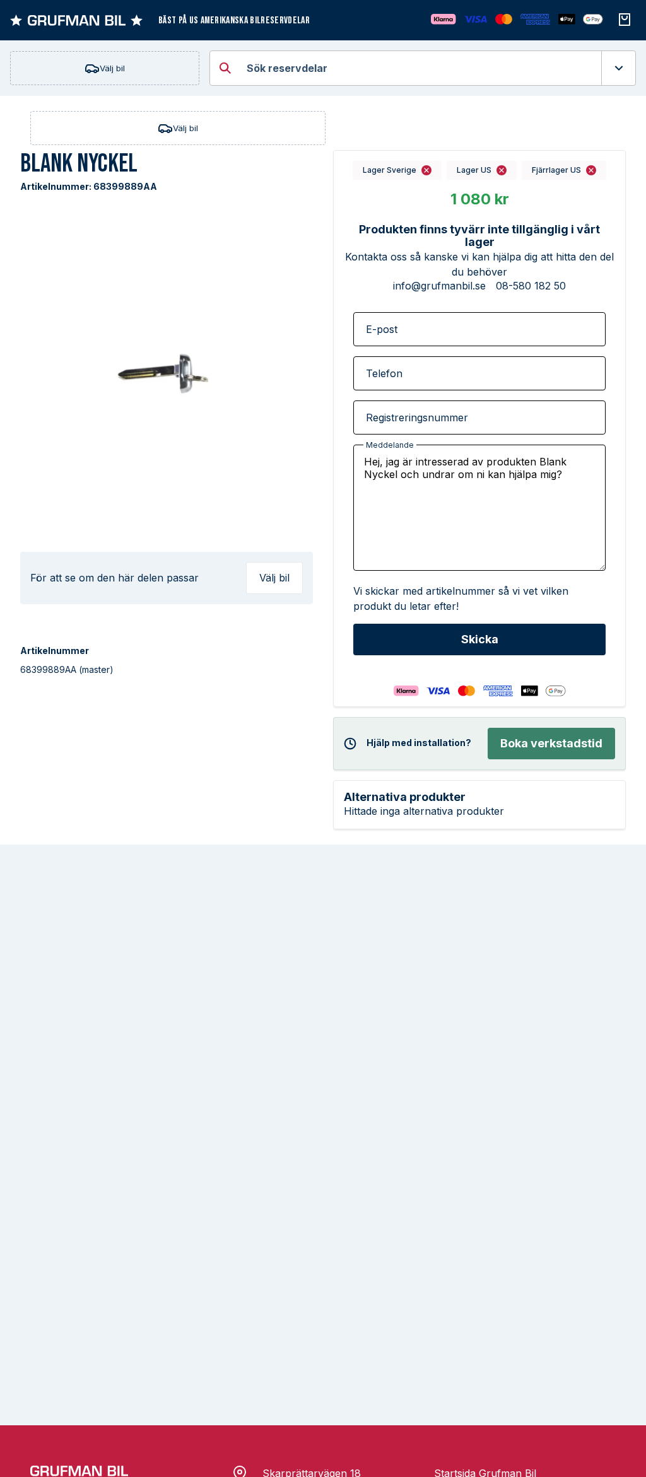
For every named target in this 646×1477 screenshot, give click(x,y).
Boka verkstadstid (551, 743)
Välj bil (112, 68)
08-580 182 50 (531, 285)
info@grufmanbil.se (439, 285)
